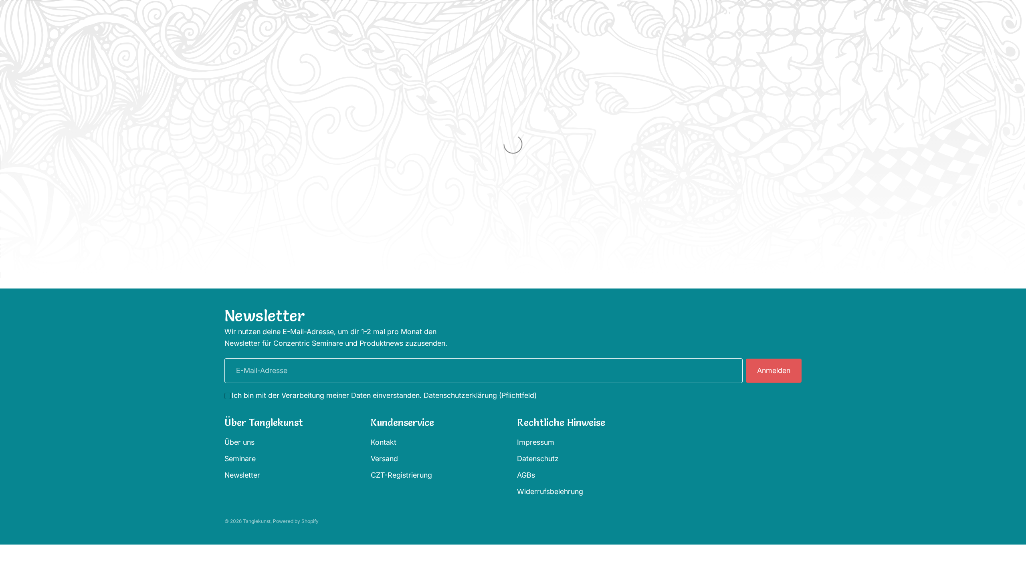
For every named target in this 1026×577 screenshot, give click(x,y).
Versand (384, 458)
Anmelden (773, 370)
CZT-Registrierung (401, 475)
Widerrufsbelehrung (550, 491)
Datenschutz (538, 458)
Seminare (240, 458)
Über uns (239, 442)
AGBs (526, 475)
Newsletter (242, 475)
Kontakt (383, 442)
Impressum (535, 442)
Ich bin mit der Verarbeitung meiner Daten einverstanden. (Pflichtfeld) (384, 395)
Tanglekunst (257, 521)
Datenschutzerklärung (460, 395)
